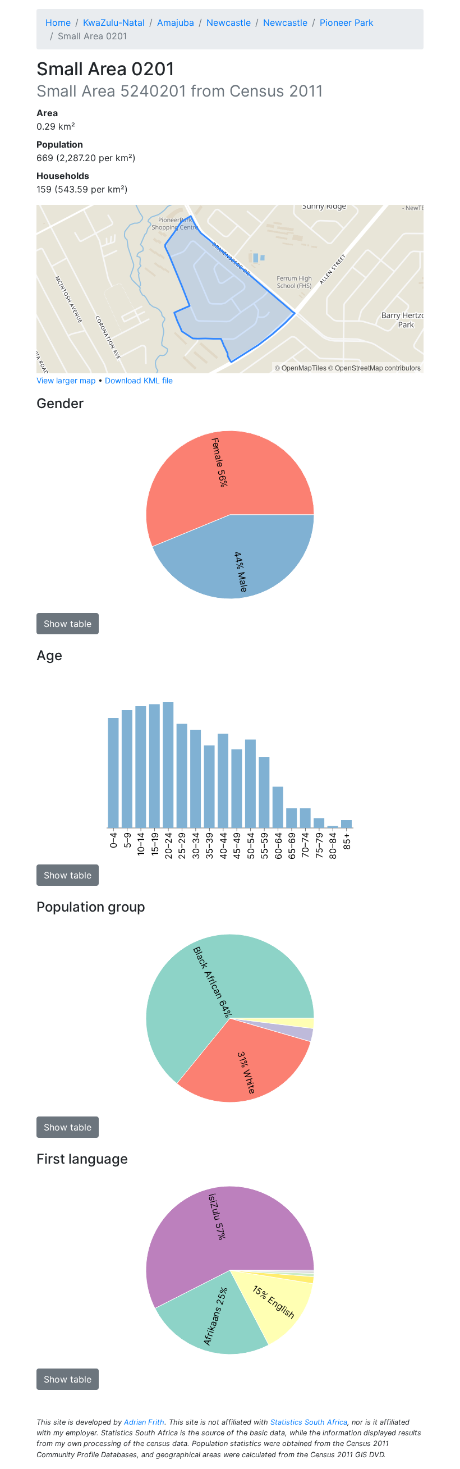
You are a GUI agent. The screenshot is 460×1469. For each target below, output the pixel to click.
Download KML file (139, 380)
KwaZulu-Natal (114, 22)
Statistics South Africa (308, 1422)
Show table (67, 623)
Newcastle (228, 22)
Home (58, 22)
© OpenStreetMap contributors (374, 367)
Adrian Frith (144, 1422)
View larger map (66, 380)
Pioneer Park (347, 22)
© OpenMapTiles (300, 367)
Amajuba (175, 22)
